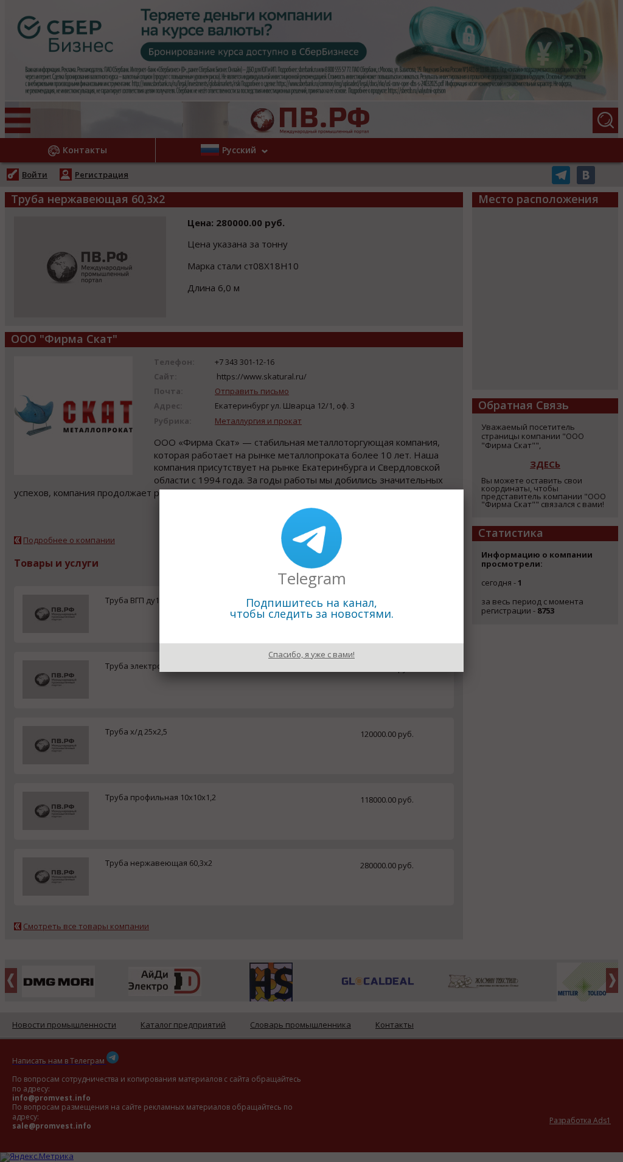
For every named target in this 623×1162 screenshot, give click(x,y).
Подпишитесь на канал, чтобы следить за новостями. (312, 608)
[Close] (464, 489)
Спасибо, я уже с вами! (311, 654)
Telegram (311, 578)
